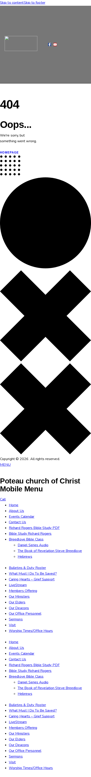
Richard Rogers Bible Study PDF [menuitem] (34, 527)
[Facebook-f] (49, 44)
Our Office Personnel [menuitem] (25, 613)
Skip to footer (34, 2)
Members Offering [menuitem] (23, 590)
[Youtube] (55, 44)
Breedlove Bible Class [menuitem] (26, 539)
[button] (42, 44)
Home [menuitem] (13, 505)
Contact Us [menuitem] (17, 522)
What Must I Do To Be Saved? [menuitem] (33, 573)
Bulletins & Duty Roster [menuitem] (27, 567)
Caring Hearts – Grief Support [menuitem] (32, 579)
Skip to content (12, 2)
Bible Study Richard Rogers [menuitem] (30, 533)
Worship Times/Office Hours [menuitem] (31, 630)
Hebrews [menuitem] (25, 556)
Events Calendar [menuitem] (21, 516)
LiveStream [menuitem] (18, 585)
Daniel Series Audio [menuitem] (33, 545)
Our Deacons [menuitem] (19, 608)
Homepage (9, 152)
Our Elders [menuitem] (17, 602)
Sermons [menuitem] (16, 619)
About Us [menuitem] (16, 510)
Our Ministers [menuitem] (19, 596)
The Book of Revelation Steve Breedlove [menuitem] (50, 550)
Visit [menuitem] (12, 625)
